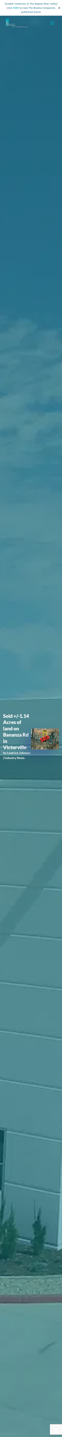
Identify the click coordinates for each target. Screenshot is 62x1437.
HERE (16, 7)
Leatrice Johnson (18, 753)
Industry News (14, 758)
